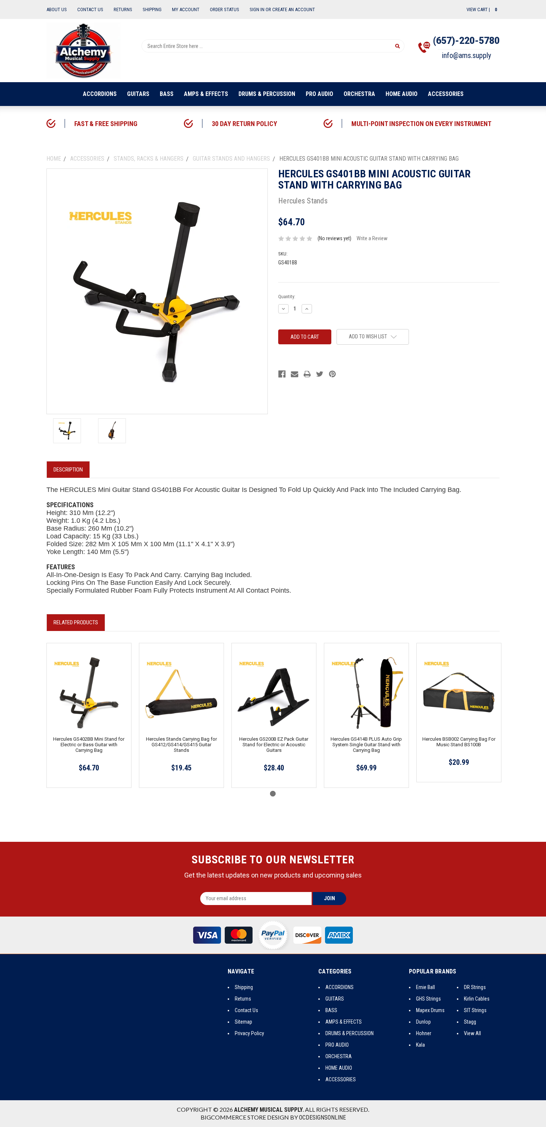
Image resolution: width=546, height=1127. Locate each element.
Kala (420, 1045)
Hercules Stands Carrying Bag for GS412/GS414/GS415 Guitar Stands (181, 744)
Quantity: (286, 296)
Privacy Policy (249, 1033)
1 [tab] (273, 793)
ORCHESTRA (359, 93)
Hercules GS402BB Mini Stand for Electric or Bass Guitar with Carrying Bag (88, 744)
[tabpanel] (88, 715)
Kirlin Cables (477, 999)
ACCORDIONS (100, 93)
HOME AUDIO (401, 93)
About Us (56, 9)
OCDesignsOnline (322, 1117)
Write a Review (372, 238)
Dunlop (423, 1022)
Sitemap (243, 1022)
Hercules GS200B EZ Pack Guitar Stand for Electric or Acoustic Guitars (273, 744)
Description (68, 469)
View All (472, 1033)
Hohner (423, 1033)
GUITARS (138, 93)
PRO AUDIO (319, 93)
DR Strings (475, 987)
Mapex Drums (430, 1010)
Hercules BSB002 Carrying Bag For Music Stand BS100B (458, 741)
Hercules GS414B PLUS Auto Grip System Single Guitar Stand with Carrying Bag (366, 744)
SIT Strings (475, 1010)
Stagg (470, 1022)
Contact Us (90, 9)
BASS (166, 93)
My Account (185, 9)
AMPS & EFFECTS (206, 93)
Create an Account (293, 9)
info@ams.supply (466, 55)
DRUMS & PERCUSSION (266, 93)
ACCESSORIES (446, 93)
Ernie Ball (425, 987)
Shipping (152, 9)
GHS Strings (428, 999)
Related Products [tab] (75, 622)
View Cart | (482, 9)
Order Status (224, 9)
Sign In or (260, 9)
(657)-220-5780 (466, 40)
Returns (123, 9)
